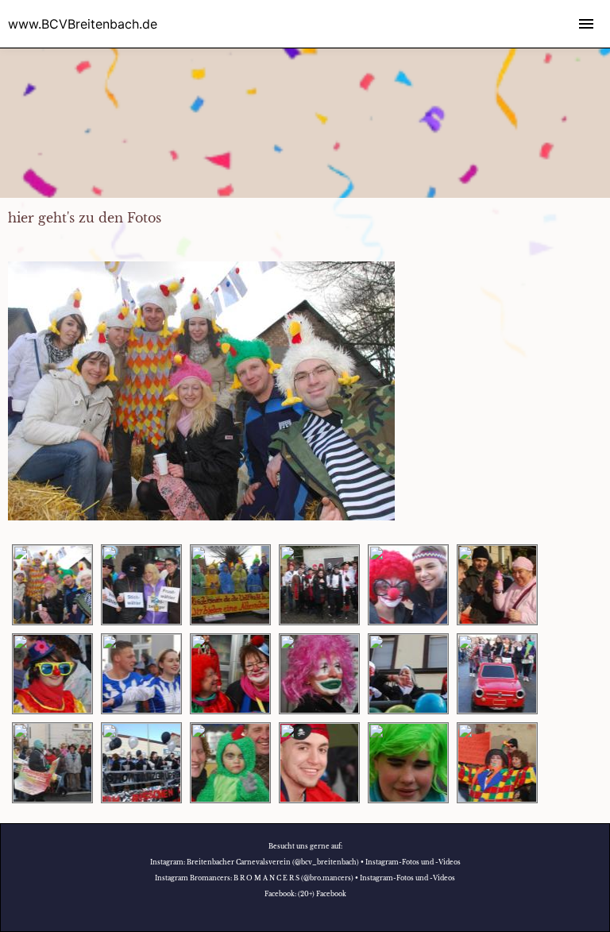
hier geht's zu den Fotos (84, 218)
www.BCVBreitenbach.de (82, 24)
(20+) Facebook (322, 894)
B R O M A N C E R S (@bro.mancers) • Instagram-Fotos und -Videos (344, 878)
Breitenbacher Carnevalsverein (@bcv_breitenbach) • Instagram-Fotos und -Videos (324, 862)
